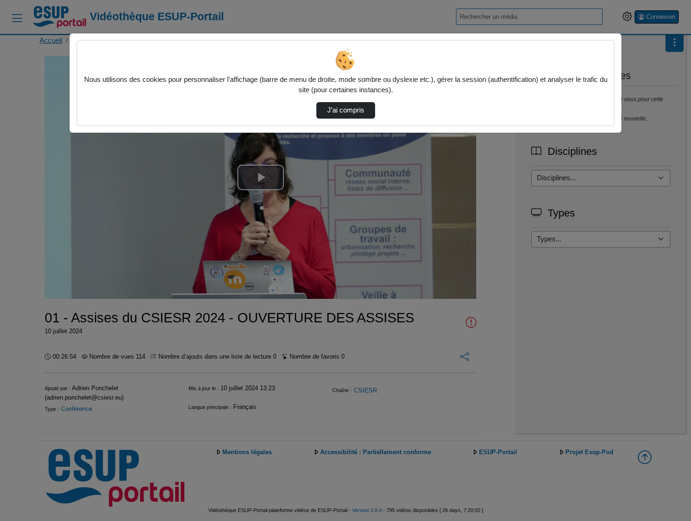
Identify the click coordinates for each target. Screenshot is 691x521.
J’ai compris (345, 110)
